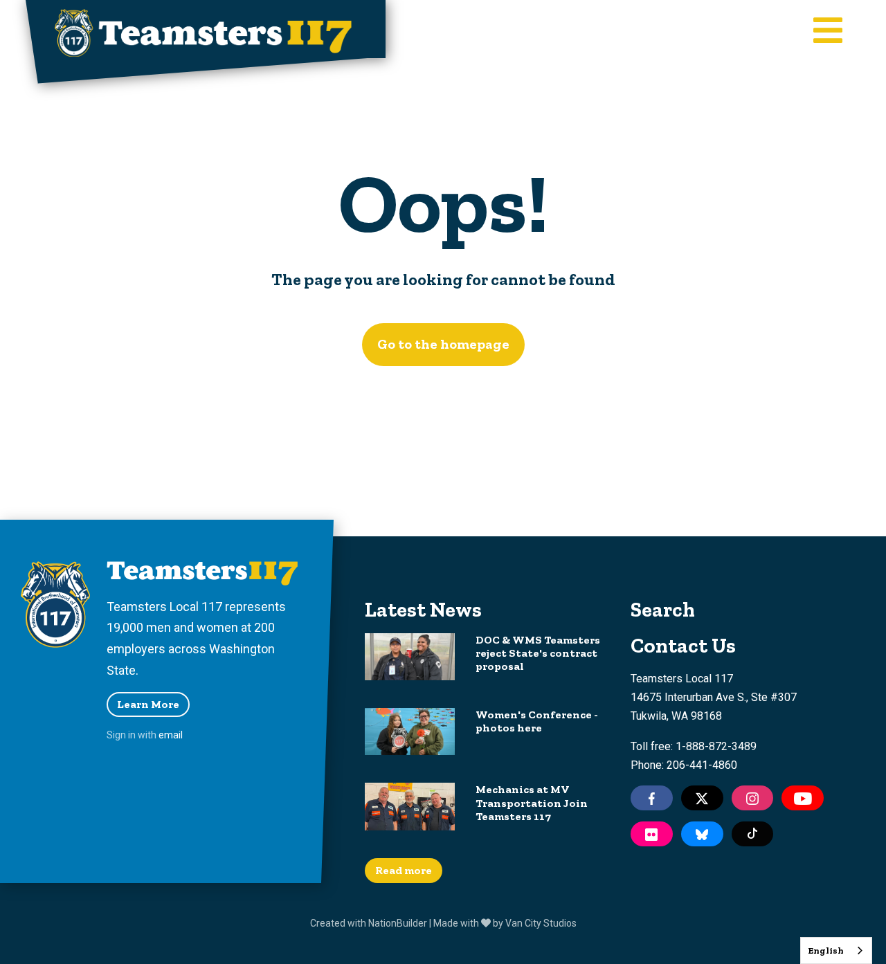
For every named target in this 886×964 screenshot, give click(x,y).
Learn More (148, 704)
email (171, 734)
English (826, 950)
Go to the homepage (443, 344)
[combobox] (836, 950)
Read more (403, 870)
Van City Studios (541, 923)
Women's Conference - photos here (537, 721)
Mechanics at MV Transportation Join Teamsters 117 (532, 802)
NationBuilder (397, 923)
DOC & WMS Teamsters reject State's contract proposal (538, 653)
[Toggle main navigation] (828, 32)
